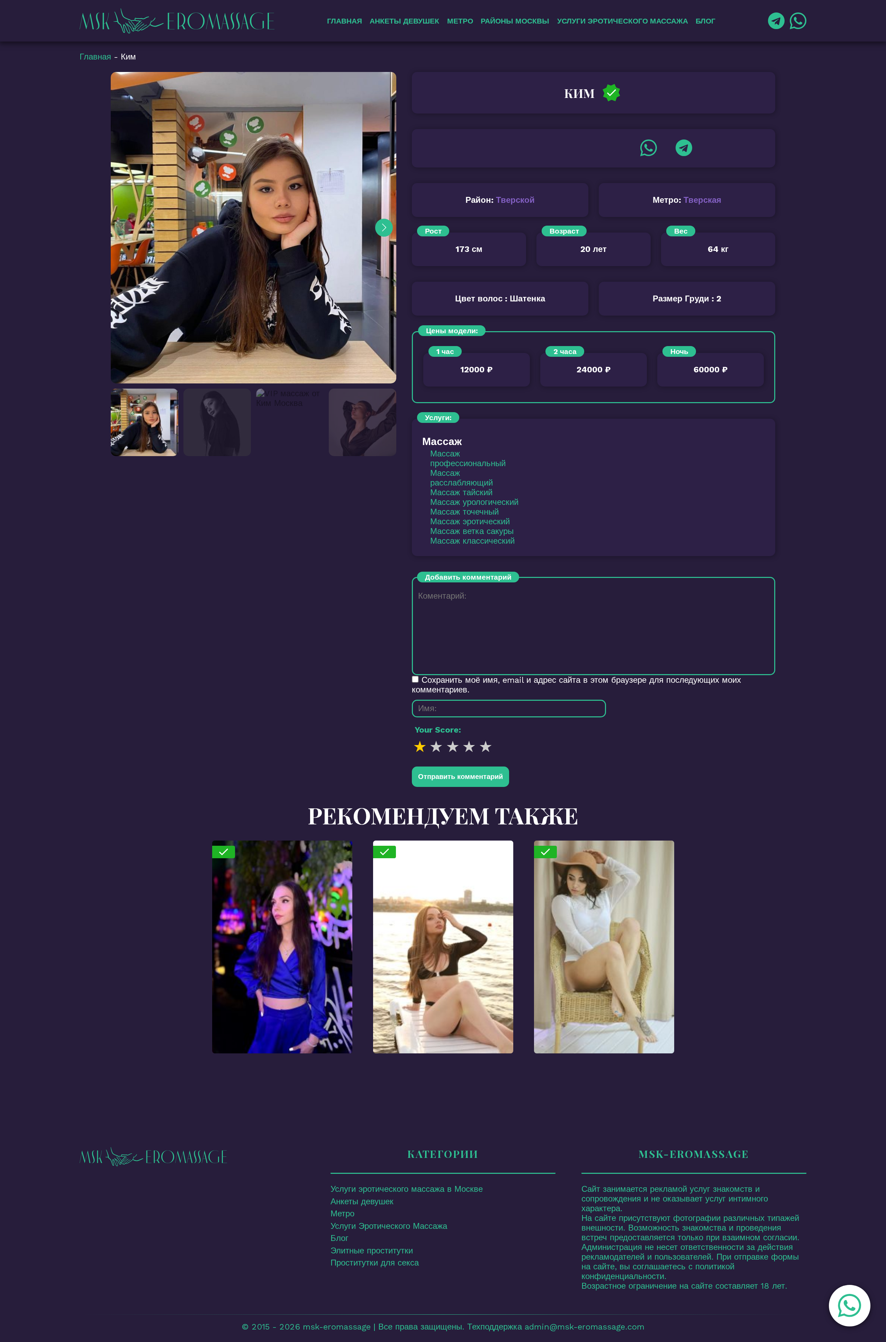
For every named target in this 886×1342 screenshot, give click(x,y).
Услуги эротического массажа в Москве (407, 1189)
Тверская (702, 200)
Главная (344, 21)
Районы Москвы (515, 21)
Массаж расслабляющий (461, 478)
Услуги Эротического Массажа (622, 21)
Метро (460, 21)
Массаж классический (472, 541)
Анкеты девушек (404, 21)
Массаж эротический (470, 521)
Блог (705, 21)
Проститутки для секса (375, 1263)
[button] (848, 1305)
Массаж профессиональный (468, 458)
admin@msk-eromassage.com (584, 1327)
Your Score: (438, 730)
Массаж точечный (464, 512)
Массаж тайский (461, 492)
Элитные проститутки (372, 1250)
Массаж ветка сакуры (472, 531)
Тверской (515, 200)
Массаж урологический (474, 502)
